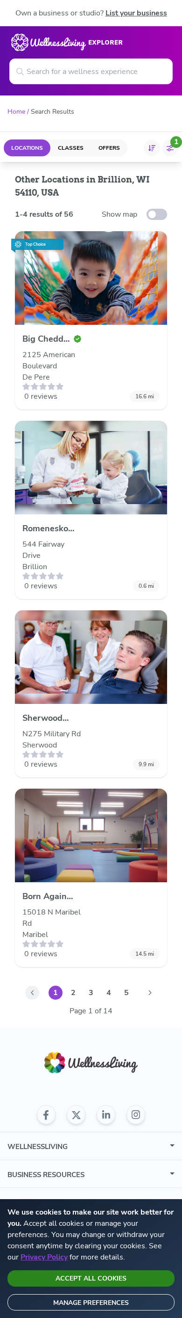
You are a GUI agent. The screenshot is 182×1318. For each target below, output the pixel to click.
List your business (136, 13)
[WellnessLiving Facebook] (46, 1115)
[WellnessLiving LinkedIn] (106, 1115)
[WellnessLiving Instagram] (135, 1115)
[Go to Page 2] (150, 993)
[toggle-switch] (157, 214)
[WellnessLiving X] (76, 1115)
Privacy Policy (44, 1257)
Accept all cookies (91, 1278)
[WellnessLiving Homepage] (91, 1063)
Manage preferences (91, 1302)
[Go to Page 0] (32, 993)
